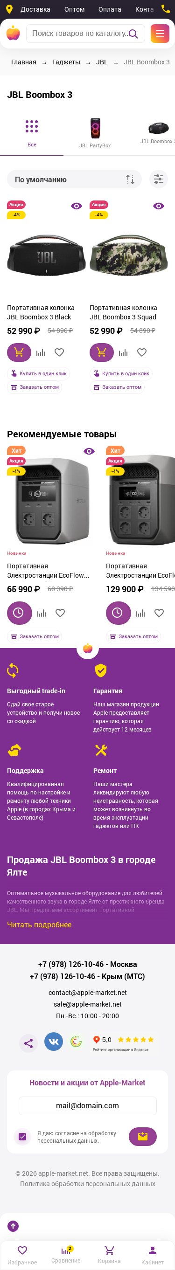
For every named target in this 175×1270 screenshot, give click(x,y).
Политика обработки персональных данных (87, 1183)
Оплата (109, 9)
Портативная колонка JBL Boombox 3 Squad (123, 312)
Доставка (35, 9)
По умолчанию (41, 179)
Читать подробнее (39, 924)
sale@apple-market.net (88, 1004)
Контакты (150, 9)
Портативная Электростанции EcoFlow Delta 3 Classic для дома (45, 571)
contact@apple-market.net (88, 992)
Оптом (74, 9)
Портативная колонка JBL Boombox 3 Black (41, 312)
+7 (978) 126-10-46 (71, 964)
